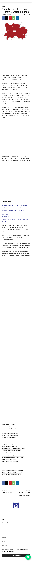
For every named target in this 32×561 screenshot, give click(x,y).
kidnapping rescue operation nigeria (9, 452)
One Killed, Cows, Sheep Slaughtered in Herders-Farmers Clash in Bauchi (24, 494)
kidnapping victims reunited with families (10, 455)
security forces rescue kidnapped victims (10, 466)
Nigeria (22, 455)
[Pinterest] (10, 18)
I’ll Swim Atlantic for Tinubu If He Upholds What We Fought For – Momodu (14, 206)
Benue (12, 424)
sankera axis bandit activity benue (9, 459)
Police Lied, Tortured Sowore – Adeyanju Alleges (9, 493)
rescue (22, 457)
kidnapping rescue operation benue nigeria (11, 450)
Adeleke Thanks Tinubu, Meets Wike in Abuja (13, 211)
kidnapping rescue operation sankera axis (10, 453)
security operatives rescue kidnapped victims (11, 474)
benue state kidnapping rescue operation (10, 428)
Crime (20, 429)
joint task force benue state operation (10, 439)
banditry (8, 424)
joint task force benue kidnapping (9, 437)
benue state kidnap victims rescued (9, 426)
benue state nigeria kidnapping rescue (10, 429)
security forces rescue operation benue (10, 468)
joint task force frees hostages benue (9, 444)
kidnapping (24, 448)
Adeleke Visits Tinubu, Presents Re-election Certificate (15, 220)
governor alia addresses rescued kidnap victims (12, 431)
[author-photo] (16, 509)
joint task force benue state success (9, 442)
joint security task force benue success (10, 435)
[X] (6, 18)
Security (19, 465)
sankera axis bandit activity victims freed (10, 463)
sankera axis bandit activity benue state (10, 461)
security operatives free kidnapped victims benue (12, 472)
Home (3, 4)
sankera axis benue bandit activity (9, 465)
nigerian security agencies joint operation (10, 457)
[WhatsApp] (13, 18)
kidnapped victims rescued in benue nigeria (11, 448)
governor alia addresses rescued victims (10, 433)
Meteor (4, 14)
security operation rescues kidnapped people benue (12, 470)
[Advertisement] (16, 58)
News (7, 4)
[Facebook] (3, 18)
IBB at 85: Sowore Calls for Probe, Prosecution (12, 215)
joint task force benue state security (9, 441)
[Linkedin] (17, 18)
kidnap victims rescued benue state (9, 446)
